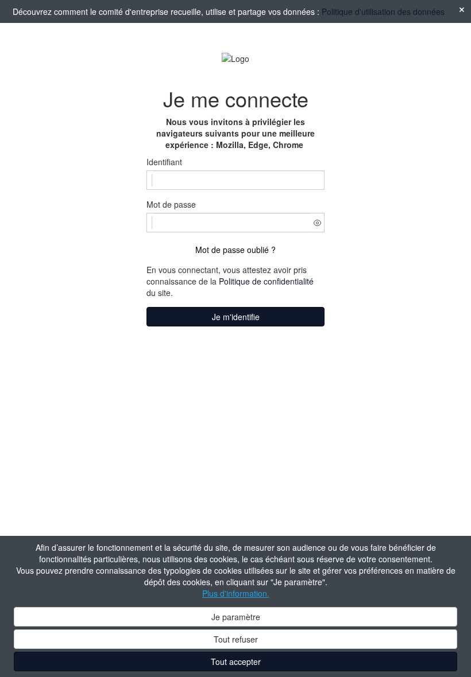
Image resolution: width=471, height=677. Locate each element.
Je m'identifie (236, 316)
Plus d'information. (235, 593)
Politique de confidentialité (266, 281)
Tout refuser (236, 639)
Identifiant (164, 162)
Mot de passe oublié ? (235, 249)
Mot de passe (171, 204)
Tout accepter (236, 661)
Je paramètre (235, 616)
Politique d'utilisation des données (383, 11)
